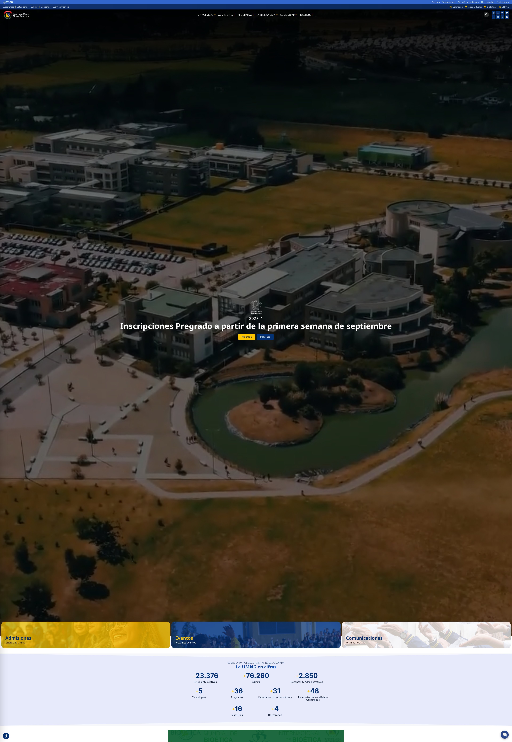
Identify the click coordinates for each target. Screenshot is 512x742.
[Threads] (502, 17)
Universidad (206, 14)
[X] (498, 17)
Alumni (34, 7)
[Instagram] (498, 13)
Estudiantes (23, 7)
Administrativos (61, 7)
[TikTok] (493, 17)
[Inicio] (16, 15)
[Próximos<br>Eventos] (256, 635)
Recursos (305, 14)
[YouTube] (502, 13)
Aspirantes (8, 7)
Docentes (46, 7)
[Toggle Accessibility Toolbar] (6, 735)
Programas (245, 14)
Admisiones (225, 14)
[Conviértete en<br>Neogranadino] (85, 635)
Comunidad (287, 14)
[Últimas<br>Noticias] (426, 635)
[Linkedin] (493, 13)
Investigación (266, 14)
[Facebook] (507, 13)
